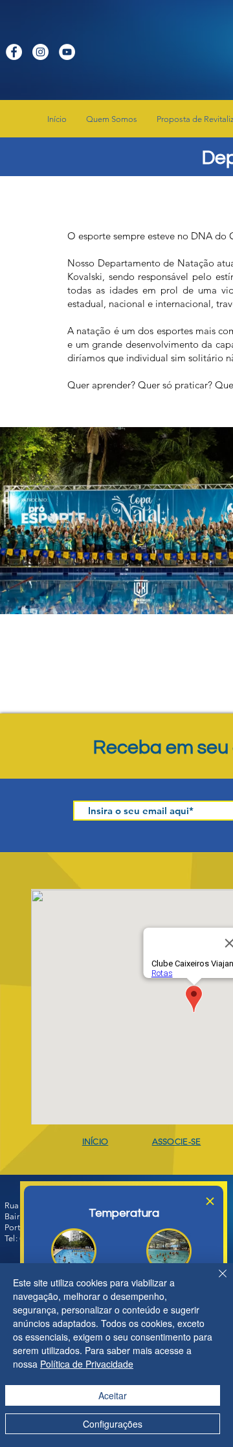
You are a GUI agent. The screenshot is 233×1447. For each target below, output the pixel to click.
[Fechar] (214, 1281)
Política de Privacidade (86, 1363)
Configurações (112, 1423)
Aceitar (112, 1395)
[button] (210, 1201)
